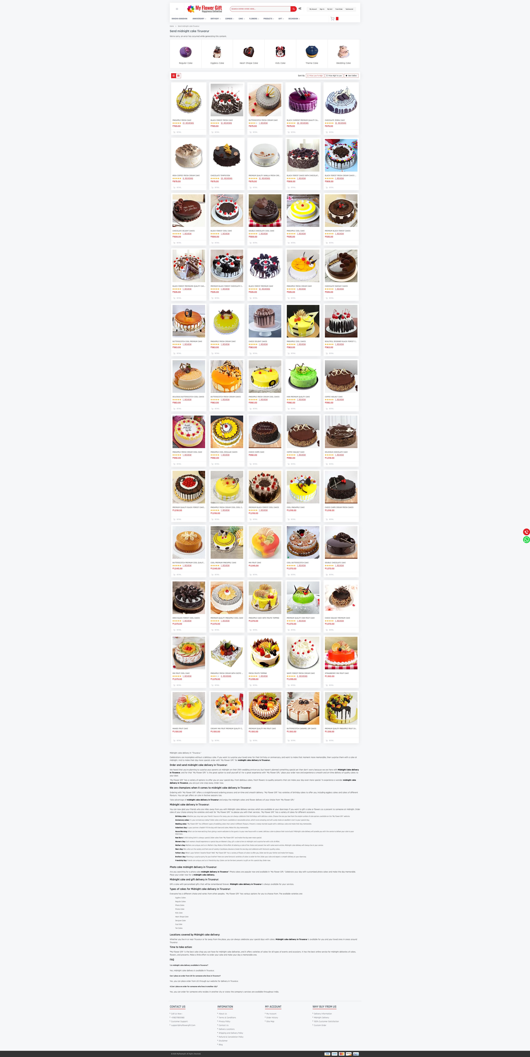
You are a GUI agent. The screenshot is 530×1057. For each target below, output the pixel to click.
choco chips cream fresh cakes (339, 507)
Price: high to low (335, 76)
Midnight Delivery (321, 1017)
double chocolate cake (335, 562)
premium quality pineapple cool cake (227, 618)
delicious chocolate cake (336, 452)
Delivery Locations (227, 1029)
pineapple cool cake (296, 231)
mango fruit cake (180, 728)
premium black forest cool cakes (264, 507)
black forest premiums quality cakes (189, 286)
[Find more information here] (26, 1017)
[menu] (248, 18)
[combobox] (263, 9)
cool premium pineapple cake (223, 562)
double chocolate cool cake (261, 231)
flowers (225, 820)
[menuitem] (179, 18)
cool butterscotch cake (298, 562)
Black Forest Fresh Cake (222, 120)
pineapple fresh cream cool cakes (264, 397)
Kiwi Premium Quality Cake (298, 397)
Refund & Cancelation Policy (231, 1036)
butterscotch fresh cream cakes (226, 397)
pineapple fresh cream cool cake (187, 452)
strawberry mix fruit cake (337, 673)
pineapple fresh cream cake (299, 286)
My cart (329, 9)
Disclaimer (223, 1040)
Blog (221, 1044)
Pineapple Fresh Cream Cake (223, 341)
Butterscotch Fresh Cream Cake (263, 120)
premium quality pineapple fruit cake (341, 728)
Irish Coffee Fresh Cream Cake (186, 175)
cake (199, 795)
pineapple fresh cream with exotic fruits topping (227, 673)
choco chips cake (256, 452)
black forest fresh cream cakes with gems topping (341, 175)
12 (226, 123)
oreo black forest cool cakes (186, 618)
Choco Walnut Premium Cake (337, 618)
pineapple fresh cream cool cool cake (227, 507)
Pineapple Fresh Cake (182, 120)
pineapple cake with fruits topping (264, 618)
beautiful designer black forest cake (341, 341)
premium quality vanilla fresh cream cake (265, 175)
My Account (313, 9)
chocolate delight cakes (184, 231)
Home (172, 26)
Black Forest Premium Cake (261, 286)
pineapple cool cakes (296, 341)
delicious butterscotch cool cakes (188, 397)
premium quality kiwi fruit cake (301, 618)
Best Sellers (352, 76)
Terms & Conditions (227, 1017)
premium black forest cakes (337, 231)
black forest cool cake (221, 231)
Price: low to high (316, 76)
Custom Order (320, 1025)
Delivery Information (323, 1013)
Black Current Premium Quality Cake (303, 120)
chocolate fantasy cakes (336, 286)
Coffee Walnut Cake (334, 397)
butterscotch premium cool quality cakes (189, 562)
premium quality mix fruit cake (262, 728)
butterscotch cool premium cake (187, 341)
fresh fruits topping (258, 673)
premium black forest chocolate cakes (227, 286)
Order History (272, 1017)
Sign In (322, 9)
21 (188, 123)
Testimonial (349, 9)
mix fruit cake (255, 562)
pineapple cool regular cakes (224, 452)
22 (302, 123)
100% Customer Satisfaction (326, 1021)
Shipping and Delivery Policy (231, 1033)
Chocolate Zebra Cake (335, 120)
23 (226, 178)
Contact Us (224, 1025)
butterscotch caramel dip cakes (301, 728)
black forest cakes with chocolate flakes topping (303, 175)
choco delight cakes (258, 341)
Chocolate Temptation (220, 175)
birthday (263, 757)
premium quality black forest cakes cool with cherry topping (189, 507)
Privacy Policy (224, 1021)
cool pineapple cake (296, 507)
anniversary (255, 769)
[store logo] (204, 9)
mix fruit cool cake (181, 673)
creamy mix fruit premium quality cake (227, 728)
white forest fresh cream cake (301, 673)
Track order (339, 9)
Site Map (270, 1021)
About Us (223, 1013)
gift (233, 841)
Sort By (301, 75)
